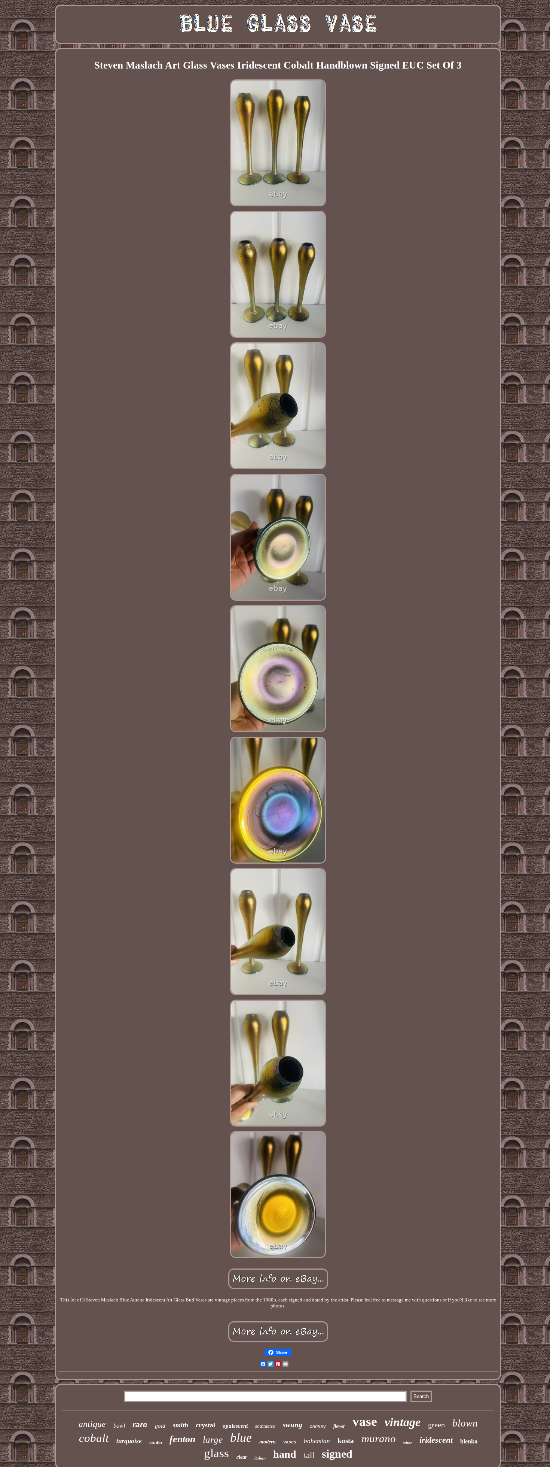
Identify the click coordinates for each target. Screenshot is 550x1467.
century (318, 1426)
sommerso (265, 1426)
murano (378, 1439)
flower (339, 1426)
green (436, 1425)
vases (289, 1442)
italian (260, 1458)
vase (364, 1421)
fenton (182, 1439)
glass (216, 1453)
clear (241, 1457)
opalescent (235, 1426)
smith (180, 1425)
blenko (468, 1441)
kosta (345, 1441)
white (407, 1443)
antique (92, 1424)
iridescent (436, 1440)
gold (160, 1426)
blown (465, 1423)
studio (155, 1442)
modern (267, 1442)
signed (337, 1454)
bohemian (317, 1441)
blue (241, 1438)
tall (309, 1455)
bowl (119, 1425)
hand (284, 1454)
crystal (205, 1425)
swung (292, 1425)
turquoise (129, 1441)
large (213, 1439)
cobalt (94, 1438)
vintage (403, 1422)
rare (139, 1424)
